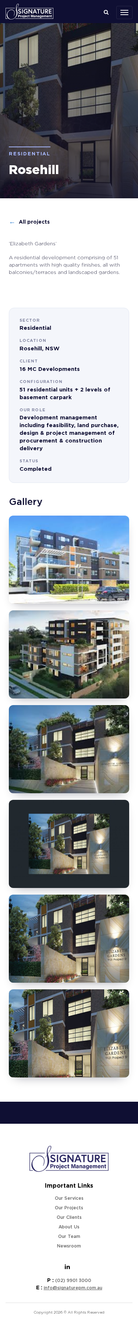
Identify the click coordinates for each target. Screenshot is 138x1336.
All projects (29, 222)
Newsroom (69, 1246)
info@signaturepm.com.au (73, 1288)
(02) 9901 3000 (73, 1280)
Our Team (69, 1236)
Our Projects (69, 1208)
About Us (69, 1227)
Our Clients (69, 1217)
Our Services (69, 1198)
